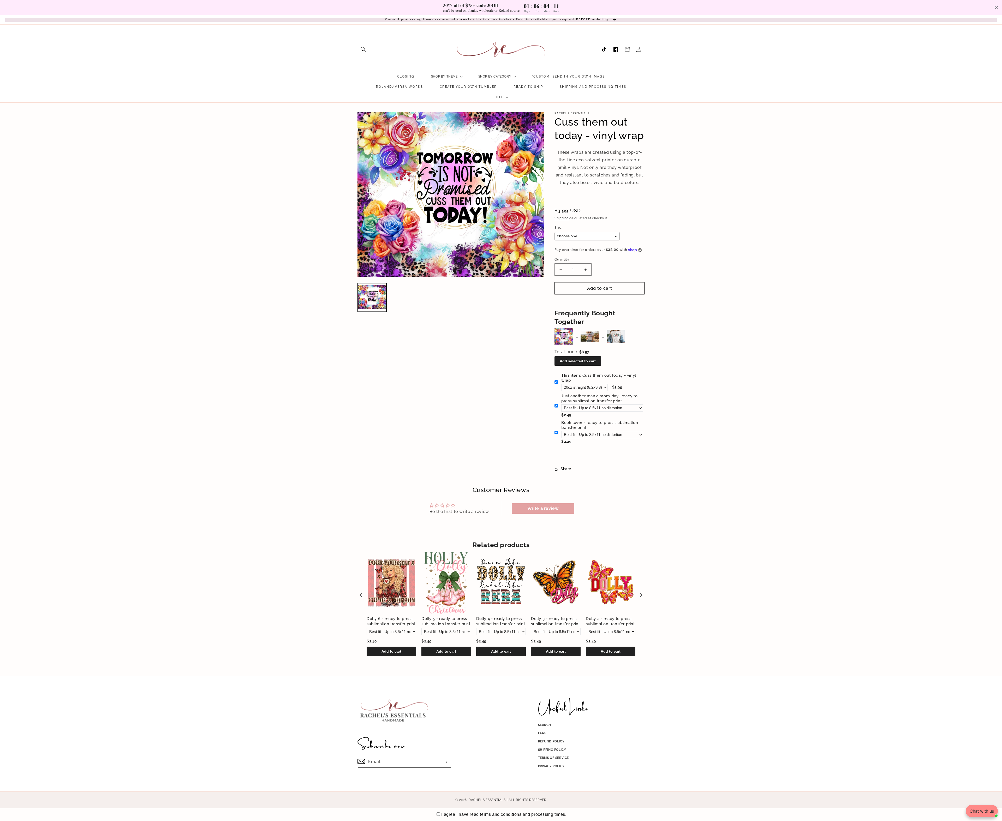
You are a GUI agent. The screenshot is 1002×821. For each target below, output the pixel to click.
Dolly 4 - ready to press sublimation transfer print (500, 621)
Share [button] (565, 469)
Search (544, 725)
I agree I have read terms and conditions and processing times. (503, 814)
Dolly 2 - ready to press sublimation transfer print (610, 621)
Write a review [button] (542, 508)
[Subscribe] (445, 762)
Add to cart (391, 651)
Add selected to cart (578, 361)
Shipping (561, 218)
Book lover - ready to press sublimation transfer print (599, 425)
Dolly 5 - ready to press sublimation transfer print (445, 621)
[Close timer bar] (996, 7)
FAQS (542, 733)
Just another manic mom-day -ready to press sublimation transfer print (599, 399)
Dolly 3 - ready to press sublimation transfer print (555, 621)
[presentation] (361, 595)
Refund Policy (551, 741)
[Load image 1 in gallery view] (371, 297)
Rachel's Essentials (487, 800)
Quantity (561, 259)
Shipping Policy (552, 750)
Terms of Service (553, 758)
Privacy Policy (551, 766)
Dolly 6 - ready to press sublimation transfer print (391, 621)
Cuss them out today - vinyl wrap (598, 378)
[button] (363, 49)
